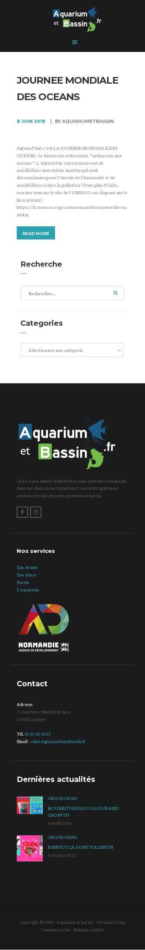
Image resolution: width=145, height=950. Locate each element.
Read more (35, 233)
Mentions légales (88, 929)
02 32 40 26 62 (38, 734)
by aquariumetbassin (84, 121)
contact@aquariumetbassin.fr (58, 741)
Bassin (23, 582)
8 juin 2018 (31, 121)
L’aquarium (28, 589)
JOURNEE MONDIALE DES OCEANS (67, 88)
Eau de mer (27, 567)
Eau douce (26, 575)
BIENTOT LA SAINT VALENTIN (80, 847)
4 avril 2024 (59, 823)
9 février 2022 (62, 855)
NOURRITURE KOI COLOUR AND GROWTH (83, 811)
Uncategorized (62, 798)
